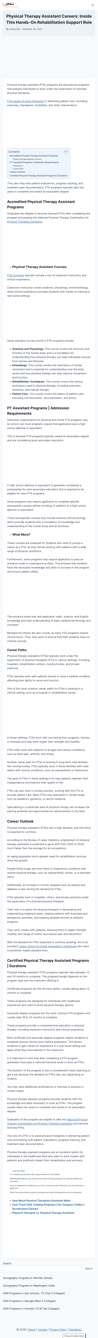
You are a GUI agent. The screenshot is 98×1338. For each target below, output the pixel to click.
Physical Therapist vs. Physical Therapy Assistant (43, 1212)
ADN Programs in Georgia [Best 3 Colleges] (29, 1300)
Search (7, 1263)
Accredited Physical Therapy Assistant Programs (34, 155)
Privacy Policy (58, 1329)
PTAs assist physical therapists (25, 101)
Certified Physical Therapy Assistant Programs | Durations (39, 175)
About (31, 1329)
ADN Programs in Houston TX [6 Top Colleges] (31, 1308)
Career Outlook (17, 172)
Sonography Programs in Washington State (29, 1285)
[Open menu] (92, 5)
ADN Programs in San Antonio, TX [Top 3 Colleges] (34, 1293)
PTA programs (15, 275)
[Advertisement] (49, 60)
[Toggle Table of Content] (65, 152)
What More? (18, 166)
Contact (42, 1329)
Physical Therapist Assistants (24, 221)
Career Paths (18, 169)
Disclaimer (75, 1329)
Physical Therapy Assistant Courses (27, 159)
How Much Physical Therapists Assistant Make (41, 1200)
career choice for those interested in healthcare (48, 946)
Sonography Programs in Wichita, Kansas (27, 1278)
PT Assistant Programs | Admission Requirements (34, 162)
